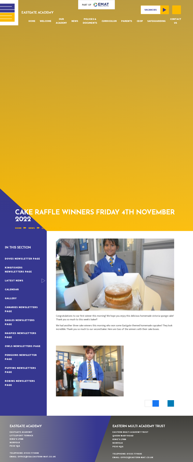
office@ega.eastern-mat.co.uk (37, 456)
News (31, 228)
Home (18, 228)
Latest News (49, 228)
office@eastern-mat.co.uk (136, 457)
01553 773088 (31, 453)
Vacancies (150, 10)
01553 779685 (134, 454)
